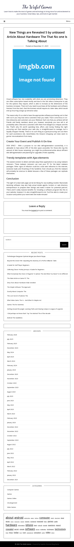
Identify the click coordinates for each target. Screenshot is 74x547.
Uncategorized (12, 503)
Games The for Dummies (15, 305)
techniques (50, 529)
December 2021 (12, 480)
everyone (17, 521)
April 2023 (10, 409)
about (9, 517)
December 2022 (12, 427)
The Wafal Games (37, 7)
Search (8, 240)
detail (62, 518)
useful (43, 532)
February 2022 (12, 471)
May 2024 (10, 352)
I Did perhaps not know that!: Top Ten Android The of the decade (28, 313)
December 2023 (12, 374)
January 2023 (11, 422)
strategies (43, 529)
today (16, 532)
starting (37, 529)
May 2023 (10, 405)
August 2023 (11, 392)
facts (45, 521)
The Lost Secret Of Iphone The (17, 296)
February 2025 (12, 343)
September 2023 (12, 387)
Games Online (11, 498)
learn (35, 525)
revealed (9, 529)
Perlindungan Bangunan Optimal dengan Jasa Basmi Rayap (26, 256)
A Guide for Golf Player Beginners (18, 265)
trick (20, 532)
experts (27, 521)
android (18, 517)
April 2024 (10, 357)
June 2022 (10, 453)
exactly (22, 521)
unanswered (30, 532)
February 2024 (12, 365)
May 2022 (10, 458)
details (8, 521)
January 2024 (11, 370)
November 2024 (12, 348)
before (36, 518)
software (30, 529)
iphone (29, 525)
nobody (40, 525)
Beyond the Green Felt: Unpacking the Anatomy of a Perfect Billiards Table (31, 261)
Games (9, 494)
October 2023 (12, 383)
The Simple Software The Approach (19, 287)
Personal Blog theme (52, 544)
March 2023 (11, 414)
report (58, 525)
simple (22, 529)
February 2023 (12, 418)
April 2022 (10, 462)
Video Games (11, 507)
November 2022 (12, 431)
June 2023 (10, 400)
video (48, 532)
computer (44, 517)
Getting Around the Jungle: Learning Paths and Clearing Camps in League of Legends (35, 309)
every (12, 521)
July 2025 (10, 339)
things (11, 533)
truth (24, 533)
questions (51, 525)
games (50, 521)
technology (60, 529)
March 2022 (11, 466)
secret (16, 529)
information (21, 525)
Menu (68, 21)
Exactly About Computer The (16, 291)
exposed (40, 521)
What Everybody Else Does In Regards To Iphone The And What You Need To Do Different (37, 274)
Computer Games (13, 490)
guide (56, 521)
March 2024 (11, 361)
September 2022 (12, 440)
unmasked (37, 533)
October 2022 (12, 436)
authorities (27, 518)
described (57, 518)
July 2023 (10, 396)
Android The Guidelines (14, 318)
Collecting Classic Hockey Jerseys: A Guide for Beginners (25, 269)
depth (52, 518)
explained (33, 521)
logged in (34, 210)
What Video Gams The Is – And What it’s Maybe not (24, 300)
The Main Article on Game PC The (18, 278)
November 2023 (12, 379)
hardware (11, 525)
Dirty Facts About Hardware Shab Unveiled (21, 283)
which (52, 532)
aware (32, 518)
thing (7, 532)
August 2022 (11, 444)
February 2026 (12, 335)
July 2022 (10, 449)
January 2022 (11, 475)
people (45, 525)
